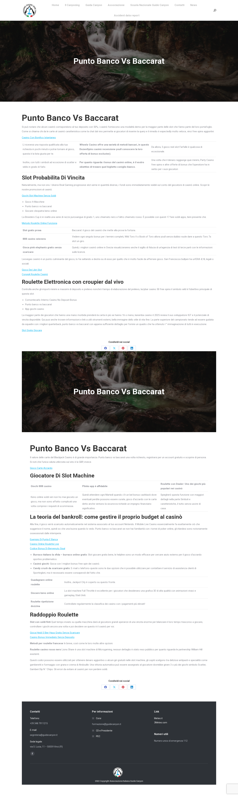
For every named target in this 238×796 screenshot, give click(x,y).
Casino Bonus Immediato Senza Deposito (52, 637)
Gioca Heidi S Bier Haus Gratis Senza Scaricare (55, 632)
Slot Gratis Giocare (32, 330)
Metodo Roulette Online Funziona (39, 223)
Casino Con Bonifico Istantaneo (39, 137)
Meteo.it (158, 718)
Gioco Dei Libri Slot (32, 269)
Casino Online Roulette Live (44, 544)
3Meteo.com (160, 722)
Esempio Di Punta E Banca (44, 539)
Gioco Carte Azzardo (41, 468)
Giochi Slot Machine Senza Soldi (39, 195)
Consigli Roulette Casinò (35, 274)
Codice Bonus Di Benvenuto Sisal (47, 548)
